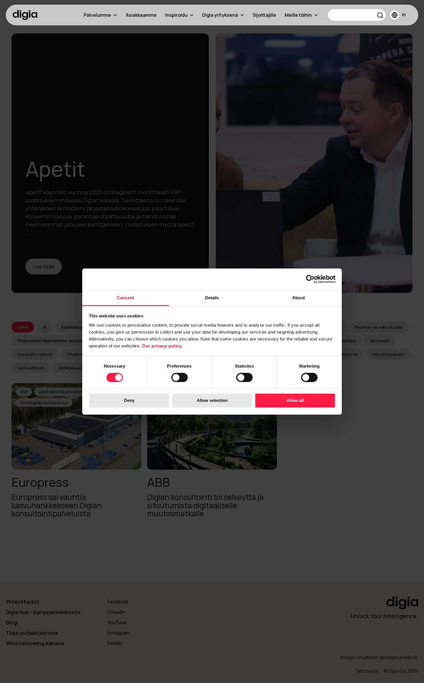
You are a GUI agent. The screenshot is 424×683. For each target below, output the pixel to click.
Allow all (295, 400)
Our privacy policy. (162, 345)
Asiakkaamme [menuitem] (141, 15)
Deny (129, 400)
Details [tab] (212, 297)
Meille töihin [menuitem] (298, 15)
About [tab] (298, 297)
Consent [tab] (125, 297)
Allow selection (212, 400)
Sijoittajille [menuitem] (264, 15)
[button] (380, 16)
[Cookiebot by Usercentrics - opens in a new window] (310, 279)
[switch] (179, 377)
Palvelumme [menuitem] (97, 15)
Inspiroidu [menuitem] (176, 15)
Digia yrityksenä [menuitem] (220, 15)
